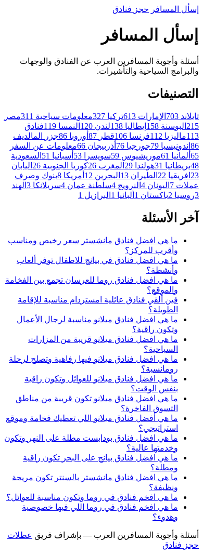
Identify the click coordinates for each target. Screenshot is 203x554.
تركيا (108, 116)
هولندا (139, 165)
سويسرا (92, 155)
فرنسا (132, 135)
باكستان (151, 195)
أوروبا (73, 135)
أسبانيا (57, 155)
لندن (95, 126)
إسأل (175, 9)
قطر (101, 135)
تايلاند (182, 116)
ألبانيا (122, 195)
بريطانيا (173, 165)
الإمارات (144, 116)
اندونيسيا (170, 145)
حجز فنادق (130, 9)
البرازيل (94, 195)
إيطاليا (128, 126)
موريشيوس (136, 155)
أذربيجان (96, 145)
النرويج (126, 185)
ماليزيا (168, 135)
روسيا (181, 195)
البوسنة (166, 126)
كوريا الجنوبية (60, 165)
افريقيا (174, 175)
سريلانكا (44, 185)
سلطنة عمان (86, 185)
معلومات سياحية (57, 116)
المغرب (106, 165)
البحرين (102, 175)
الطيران (139, 175)
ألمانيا (176, 155)
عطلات (19, 535)
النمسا (62, 126)
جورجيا (133, 145)
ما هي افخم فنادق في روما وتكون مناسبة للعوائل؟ (92, 497)
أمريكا (70, 175)
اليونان (155, 185)
